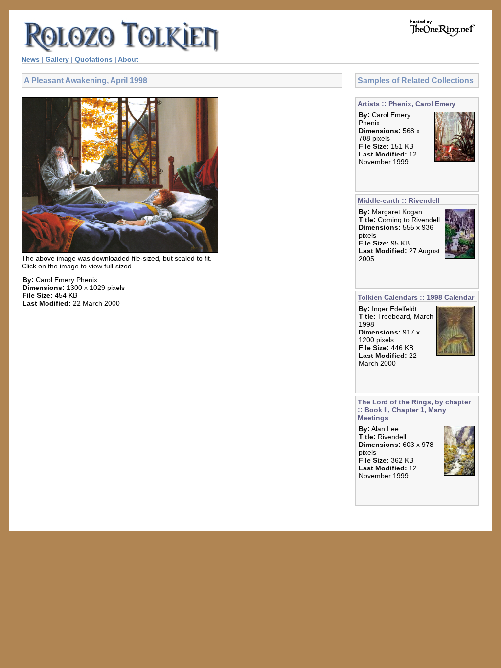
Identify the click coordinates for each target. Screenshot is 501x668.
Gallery (57, 59)
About (128, 59)
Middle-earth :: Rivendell (399, 200)
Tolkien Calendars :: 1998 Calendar (416, 297)
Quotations (94, 59)
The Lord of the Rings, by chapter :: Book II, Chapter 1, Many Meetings (414, 410)
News (31, 59)
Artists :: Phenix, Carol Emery (406, 104)
